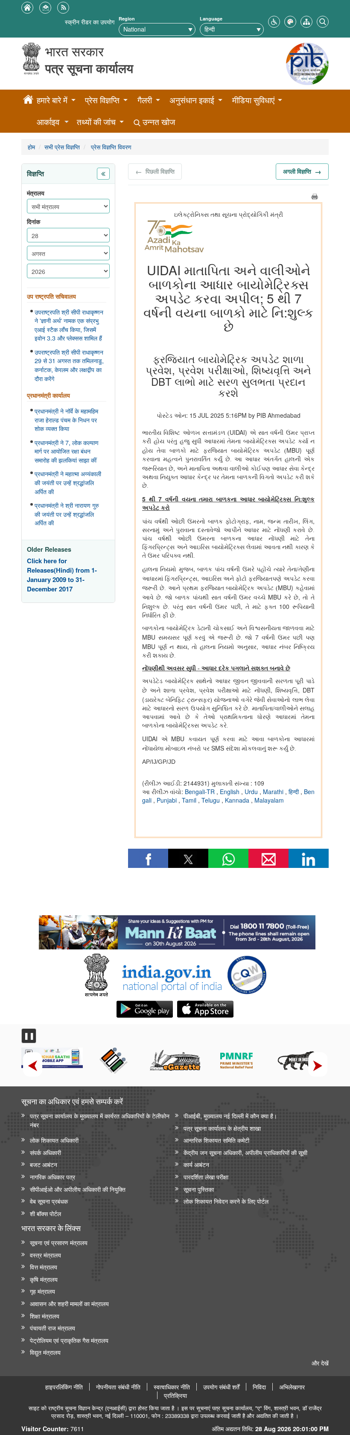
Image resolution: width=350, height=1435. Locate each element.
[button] (274, 20)
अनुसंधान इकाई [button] (191, 100)
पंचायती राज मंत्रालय (52, 1327)
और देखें (320, 1362)
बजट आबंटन (43, 1164)
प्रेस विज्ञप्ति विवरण (110, 146)
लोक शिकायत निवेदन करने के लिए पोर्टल (226, 1200)
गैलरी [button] (144, 100)
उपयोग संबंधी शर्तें (221, 1387)
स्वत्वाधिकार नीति (172, 1387)
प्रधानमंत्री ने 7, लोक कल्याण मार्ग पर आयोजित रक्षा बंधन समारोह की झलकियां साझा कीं (67, 451)
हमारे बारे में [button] (52, 100)
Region (127, 18)
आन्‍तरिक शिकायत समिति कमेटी (216, 1139)
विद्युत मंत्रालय (45, 1352)
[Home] (28, 101)
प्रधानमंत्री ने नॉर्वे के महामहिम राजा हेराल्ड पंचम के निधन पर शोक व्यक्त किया (66, 420)
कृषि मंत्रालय (44, 1279)
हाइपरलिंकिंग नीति (64, 1387)
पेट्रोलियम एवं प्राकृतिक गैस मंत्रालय (69, 1340)
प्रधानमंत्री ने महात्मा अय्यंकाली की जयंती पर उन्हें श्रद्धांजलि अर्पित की (68, 482)
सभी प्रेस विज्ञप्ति (62, 146)
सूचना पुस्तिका (199, 1189)
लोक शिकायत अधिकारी (54, 1139)
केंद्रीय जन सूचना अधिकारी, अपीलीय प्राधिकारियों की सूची (245, 1152)
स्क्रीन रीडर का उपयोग (89, 21)
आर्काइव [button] (48, 121)
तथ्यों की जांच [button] (96, 121)
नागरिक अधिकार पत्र (52, 1176)
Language (211, 18)
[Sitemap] (306, 20)
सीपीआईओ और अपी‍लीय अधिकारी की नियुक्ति (77, 1189)
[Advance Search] (322, 20)
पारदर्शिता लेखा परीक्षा (206, 1176)
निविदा (259, 1387)
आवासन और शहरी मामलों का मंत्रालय (69, 1303)
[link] (177, 930)
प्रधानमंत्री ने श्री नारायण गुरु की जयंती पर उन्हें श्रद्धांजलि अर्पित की (67, 514)
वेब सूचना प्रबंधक (49, 1200)
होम (31, 146)
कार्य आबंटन (196, 1164)
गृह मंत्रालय (42, 1291)
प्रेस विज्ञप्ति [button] (102, 100)
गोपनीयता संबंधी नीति (118, 1387)
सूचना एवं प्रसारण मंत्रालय (59, 1242)
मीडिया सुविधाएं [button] (253, 100)
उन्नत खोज (157, 121)
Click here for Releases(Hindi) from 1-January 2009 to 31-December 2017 (62, 574)
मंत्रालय (35, 193)
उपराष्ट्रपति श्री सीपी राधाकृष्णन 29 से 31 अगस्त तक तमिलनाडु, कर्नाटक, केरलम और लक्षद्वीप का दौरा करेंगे (69, 365)
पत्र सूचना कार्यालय (89, 68)
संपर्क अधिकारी (45, 1152)
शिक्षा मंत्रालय (44, 1315)
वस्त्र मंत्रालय (45, 1254)
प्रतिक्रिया (175, 1395)
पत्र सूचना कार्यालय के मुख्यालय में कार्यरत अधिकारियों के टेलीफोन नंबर (99, 1120)
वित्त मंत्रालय (43, 1266)
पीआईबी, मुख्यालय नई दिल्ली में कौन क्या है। (230, 1115)
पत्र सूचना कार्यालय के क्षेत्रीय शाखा (222, 1128)
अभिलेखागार (292, 1387)
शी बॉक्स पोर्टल (45, 1213)
